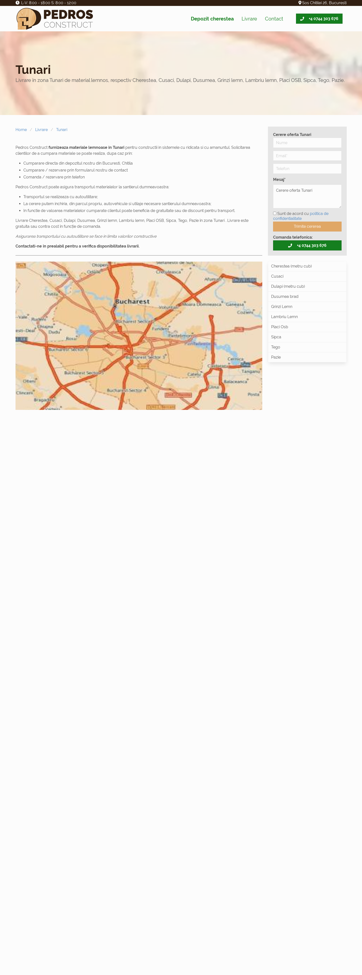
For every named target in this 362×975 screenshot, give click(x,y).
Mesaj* (279, 179)
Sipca (276, 337)
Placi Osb (279, 327)
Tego (275, 347)
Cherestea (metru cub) (291, 266)
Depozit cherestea (212, 19)
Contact (274, 19)
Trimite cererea (307, 226)
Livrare (249, 19)
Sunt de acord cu (301, 216)
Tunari (61, 129)
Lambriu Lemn (284, 316)
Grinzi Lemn (281, 306)
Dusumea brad (284, 296)
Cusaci (277, 276)
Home (21, 129)
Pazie (276, 357)
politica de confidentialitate (301, 216)
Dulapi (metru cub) (288, 286)
